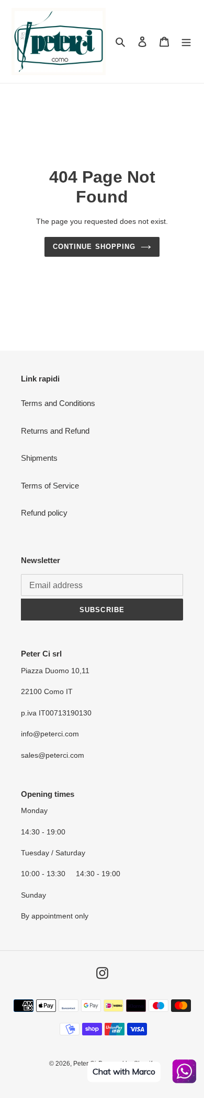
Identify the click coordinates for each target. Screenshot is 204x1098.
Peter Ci (84, 1063)
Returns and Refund (55, 430)
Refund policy (44, 512)
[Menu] (186, 41)
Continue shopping (94, 246)
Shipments (39, 457)
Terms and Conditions (58, 403)
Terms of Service (50, 485)
